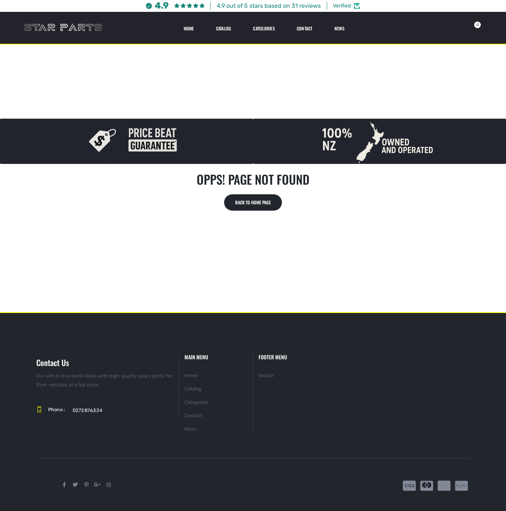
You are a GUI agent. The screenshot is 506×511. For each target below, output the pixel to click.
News (190, 429)
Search (266, 375)
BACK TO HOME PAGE (253, 202)
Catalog (193, 389)
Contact (193, 415)
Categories (196, 402)
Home (190, 375)
